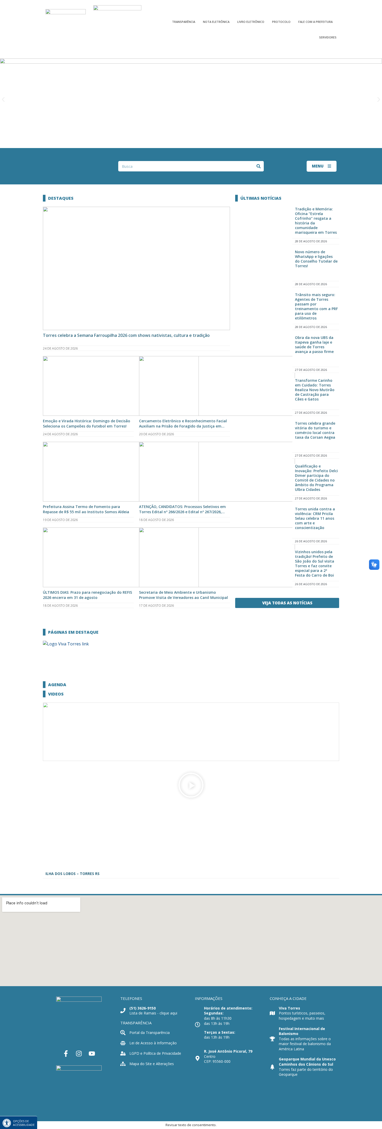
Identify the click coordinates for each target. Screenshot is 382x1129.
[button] (3, 99)
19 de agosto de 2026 (60, 520)
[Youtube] (91, 1053)
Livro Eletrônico (250, 21)
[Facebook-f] (66, 1053)
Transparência (183, 21)
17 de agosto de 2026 (156, 605)
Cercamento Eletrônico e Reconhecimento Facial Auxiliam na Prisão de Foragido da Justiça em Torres (183, 426)
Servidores (328, 37)
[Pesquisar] (258, 166)
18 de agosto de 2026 (156, 520)
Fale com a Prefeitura (315, 21)
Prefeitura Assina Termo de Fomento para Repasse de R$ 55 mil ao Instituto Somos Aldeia (86, 509)
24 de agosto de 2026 (60, 348)
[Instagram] (79, 1053)
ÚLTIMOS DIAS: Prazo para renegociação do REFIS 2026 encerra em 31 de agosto (87, 595)
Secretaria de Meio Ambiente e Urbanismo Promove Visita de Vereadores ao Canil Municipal (183, 595)
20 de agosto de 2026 (156, 434)
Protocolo (281, 21)
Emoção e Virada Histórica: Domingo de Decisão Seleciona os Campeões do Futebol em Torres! (86, 423)
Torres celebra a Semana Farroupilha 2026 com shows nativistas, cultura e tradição (126, 335)
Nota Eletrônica (216, 21)
